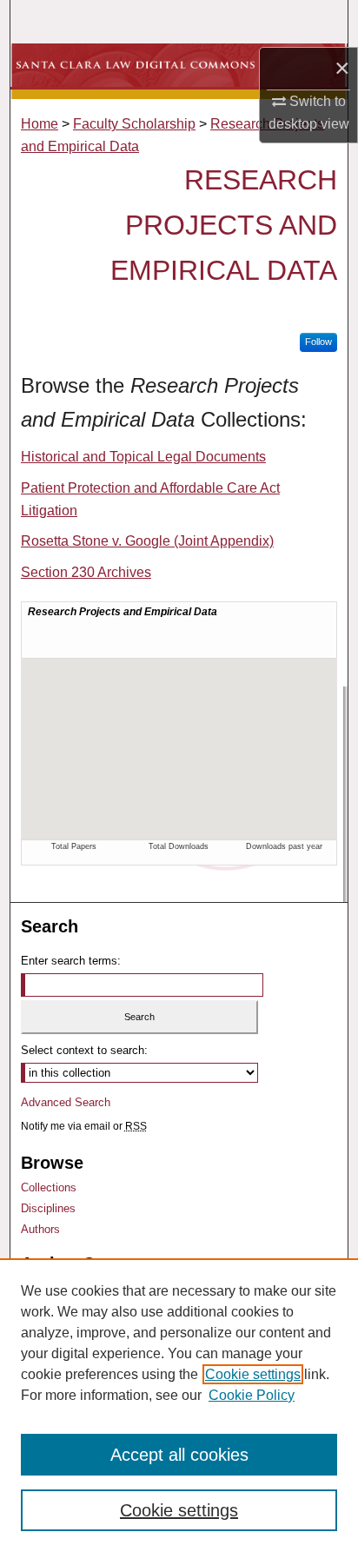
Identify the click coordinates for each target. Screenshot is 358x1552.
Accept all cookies (179, 1454)
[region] (179, 1405)
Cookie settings (253, 1374)
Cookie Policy (252, 1395)
